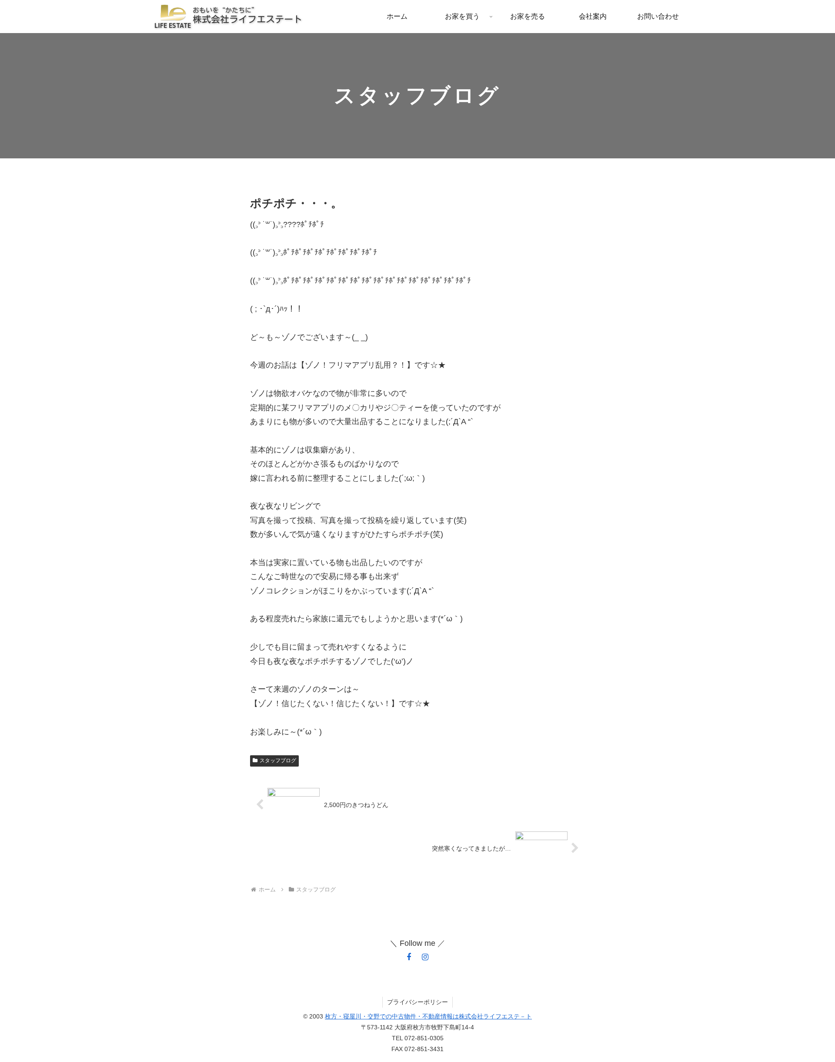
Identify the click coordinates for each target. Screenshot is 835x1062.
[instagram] (425, 957)
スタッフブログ (278, 760)
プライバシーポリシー (417, 1001)
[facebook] (409, 957)
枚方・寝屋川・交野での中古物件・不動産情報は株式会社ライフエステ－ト (428, 1016)
